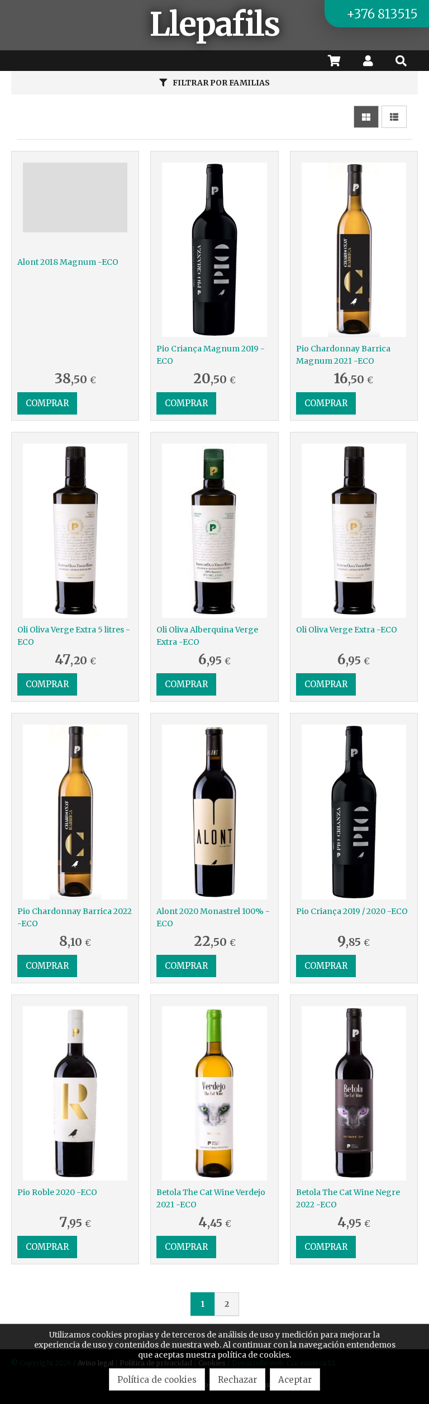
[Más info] (75, 206)
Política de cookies (157, 1379)
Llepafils (214, 24)
